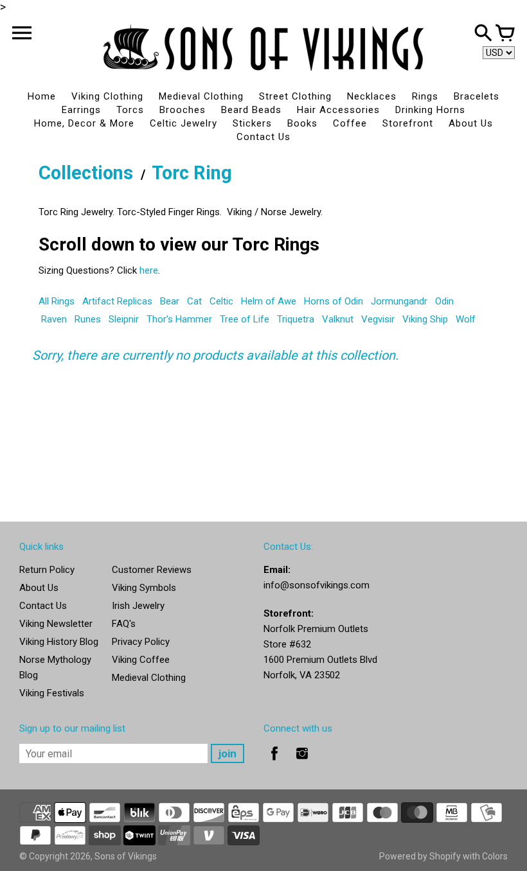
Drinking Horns (430, 110)
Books (302, 123)
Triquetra (295, 319)
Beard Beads (251, 110)
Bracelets (476, 96)
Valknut (337, 319)
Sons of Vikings (125, 856)
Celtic (221, 301)
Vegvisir (378, 319)
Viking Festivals (51, 693)
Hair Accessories (338, 110)
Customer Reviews (152, 570)
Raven (54, 319)
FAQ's (124, 623)
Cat (194, 301)
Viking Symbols (144, 588)
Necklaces (372, 96)
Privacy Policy (141, 641)
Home (42, 96)
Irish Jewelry (138, 605)
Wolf (466, 319)
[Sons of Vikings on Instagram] (302, 762)
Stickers (252, 123)
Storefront (407, 123)
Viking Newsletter (56, 623)
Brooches (182, 110)
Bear (169, 301)
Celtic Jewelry (183, 123)
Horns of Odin (333, 301)
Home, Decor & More (84, 123)
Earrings (81, 110)
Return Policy (47, 570)
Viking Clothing (107, 96)
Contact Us (263, 137)
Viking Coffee (141, 659)
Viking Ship (425, 319)
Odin (444, 301)
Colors (495, 856)
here (148, 270)
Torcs (130, 110)
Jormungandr (399, 301)
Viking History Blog (58, 641)
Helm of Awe (268, 301)
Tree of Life (244, 319)
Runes (88, 319)
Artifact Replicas (117, 301)
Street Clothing (295, 96)
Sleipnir (124, 319)
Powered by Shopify (420, 856)
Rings (425, 96)
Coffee (350, 123)
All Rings (57, 301)
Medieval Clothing (201, 96)
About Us (471, 123)
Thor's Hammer (179, 319)
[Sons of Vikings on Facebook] (274, 762)
